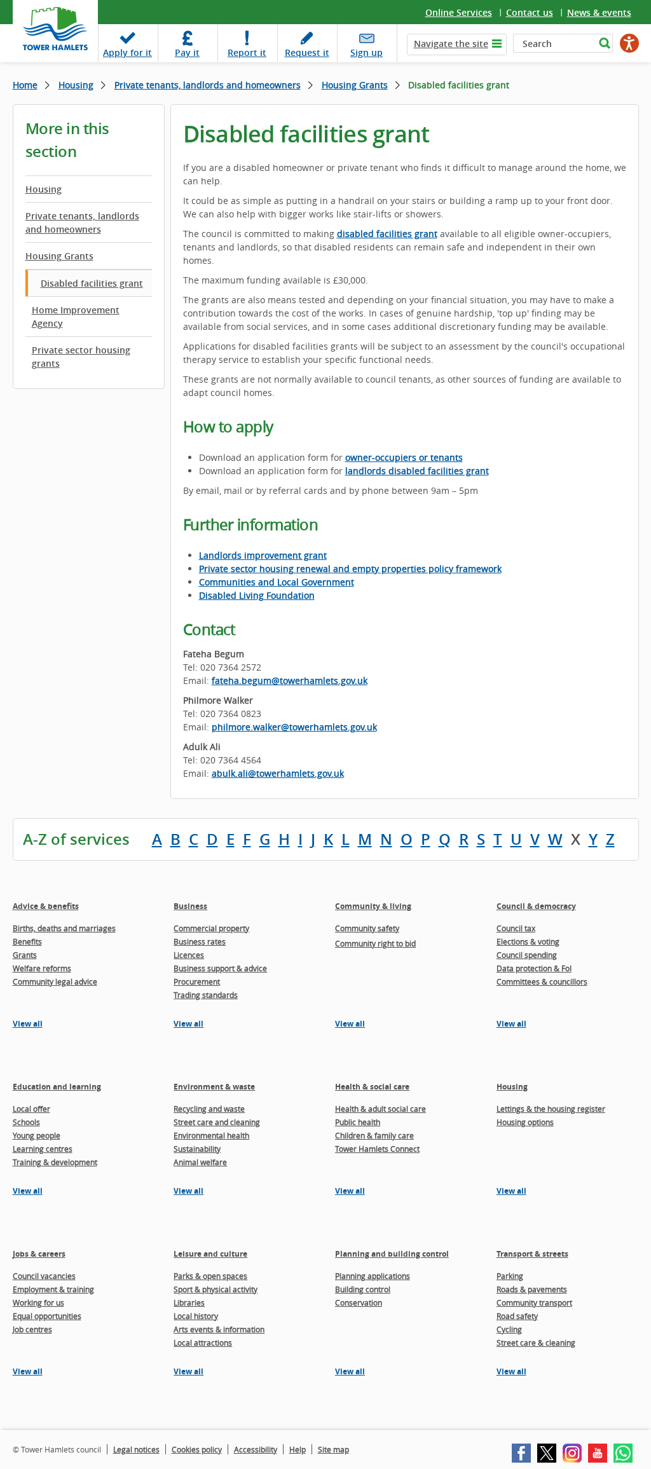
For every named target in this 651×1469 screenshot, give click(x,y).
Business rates (200, 941)
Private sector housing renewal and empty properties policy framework (350, 569)
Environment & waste (214, 1086)
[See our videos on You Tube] (597, 1453)
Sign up (366, 52)
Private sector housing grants (81, 356)
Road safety (517, 1316)
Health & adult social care (380, 1108)
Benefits (27, 941)
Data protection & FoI (534, 968)
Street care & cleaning (536, 1342)
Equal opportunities (47, 1316)
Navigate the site (451, 44)
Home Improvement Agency (76, 316)
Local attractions (203, 1342)
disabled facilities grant (387, 234)
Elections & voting (528, 941)
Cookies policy (197, 1449)
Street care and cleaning (217, 1122)
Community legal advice (55, 981)
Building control (362, 1289)
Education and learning (57, 1086)
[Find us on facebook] (521, 1453)
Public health (357, 1122)
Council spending (527, 955)
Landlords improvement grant (263, 555)
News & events (599, 12)
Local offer (31, 1108)
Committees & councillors (542, 981)
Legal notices (136, 1449)
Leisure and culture (210, 1253)
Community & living (373, 906)
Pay (187, 52)
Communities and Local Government (276, 582)
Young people (36, 1135)
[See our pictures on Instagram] (572, 1453)
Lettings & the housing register (551, 1108)
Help (297, 1449)
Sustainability (197, 1149)
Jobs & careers (39, 1253)
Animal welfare (200, 1162)
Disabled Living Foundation (257, 595)
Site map (333, 1449)
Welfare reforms (42, 968)
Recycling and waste (209, 1108)
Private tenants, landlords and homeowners (207, 85)
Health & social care (372, 1086)
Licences (189, 955)
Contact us (529, 12)
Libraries (189, 1302)
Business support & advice (220, 968)
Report (247, 52)
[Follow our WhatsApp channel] (623, 1453)
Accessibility (255, 1449)
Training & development (55, 1162)
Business (190, 906)
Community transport (534, 1302)
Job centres (32, 1329)
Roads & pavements (532, 1289)
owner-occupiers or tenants (404, 457)
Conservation (358, 1302)
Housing (75, 85)
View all (28, 1023)
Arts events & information (219, 1329)
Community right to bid (375, 943)
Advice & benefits (46, 906)
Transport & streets (532, 1253)
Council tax (516, 928)
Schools (26, 1122)
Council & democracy (536, 906)
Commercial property (211, 928)
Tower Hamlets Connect (377, 1149)
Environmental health (211, 1135)
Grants (25, 955)
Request (307, 52)
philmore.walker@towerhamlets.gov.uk (294, 727)
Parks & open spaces (210, 1276)
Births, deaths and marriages (64, 928)
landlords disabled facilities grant (417, 471)
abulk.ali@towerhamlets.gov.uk (278, 773)
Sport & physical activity (215, 1289)
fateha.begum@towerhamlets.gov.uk (289, 680)
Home (25, 85)
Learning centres (42, 1149)
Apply (127, 52)
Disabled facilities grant (92, 283)
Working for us (38, 1302)
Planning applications (372, 1276)
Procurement (197, 981)
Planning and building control (392, 1253)
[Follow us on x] (546, 1453)
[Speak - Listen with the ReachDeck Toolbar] (629, 43)
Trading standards (206, 995)
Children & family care (374, 1135)
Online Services (458, 12)
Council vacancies (44, 1276)
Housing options (525, 1122)
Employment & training (53, 1289)
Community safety (367, 928)
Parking (510, 1276)
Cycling (509, 1329)
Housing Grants (355, 85)
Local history (196, 1316)
